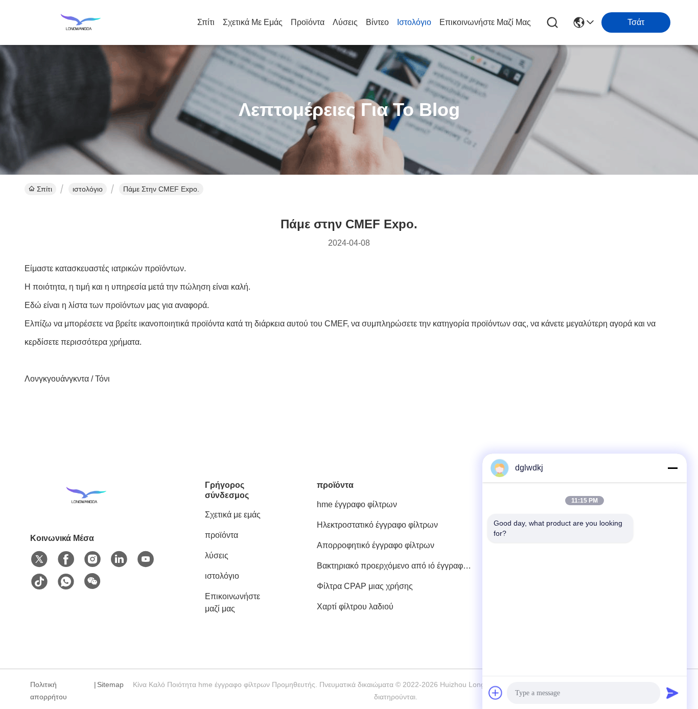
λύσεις (345, 22)
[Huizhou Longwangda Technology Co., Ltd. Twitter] (39, 559)
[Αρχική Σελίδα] (86, 508)
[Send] (672, 692)
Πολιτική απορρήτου (48, 690)
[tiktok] (39, 582)
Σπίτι (206, 22)
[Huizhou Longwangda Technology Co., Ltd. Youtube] (145, 559)
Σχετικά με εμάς (253, 22)
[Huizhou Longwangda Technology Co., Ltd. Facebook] (66, 559)
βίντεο (377, 22)
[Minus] (672, 468)
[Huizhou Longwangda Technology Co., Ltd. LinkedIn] (119, 559)
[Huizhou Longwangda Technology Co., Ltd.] (81, 22)
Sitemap (110, 684)
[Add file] (495, 692)
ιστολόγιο (414, 22)
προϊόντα (307, 22)
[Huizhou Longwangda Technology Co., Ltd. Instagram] (92, 559)
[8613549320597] (66, 582)
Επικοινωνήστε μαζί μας (485, 22)
